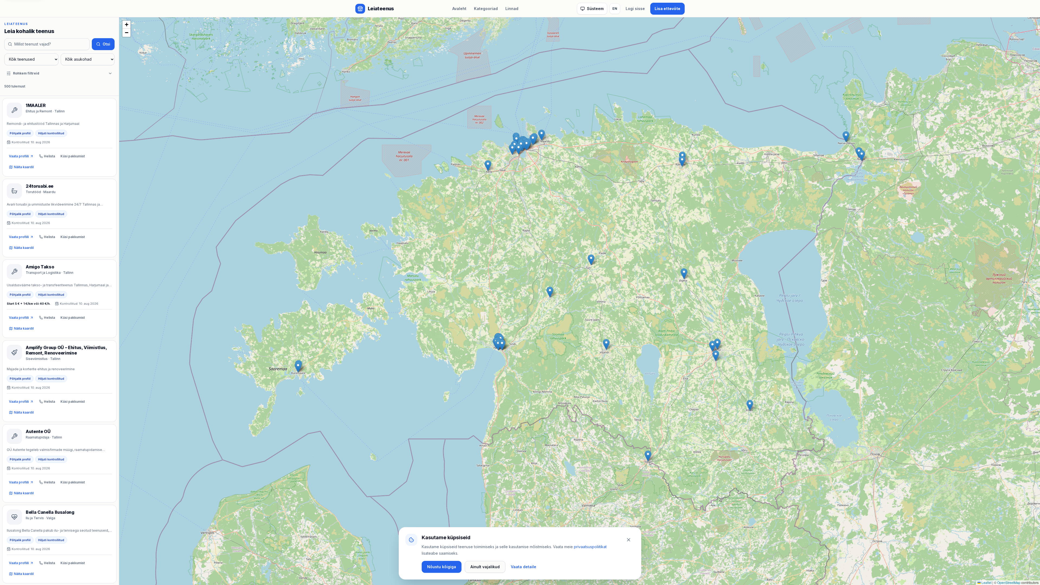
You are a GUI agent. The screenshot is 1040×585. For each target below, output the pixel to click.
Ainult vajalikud (485, 566)
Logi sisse (635, 8)
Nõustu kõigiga (441, 566)
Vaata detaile (523, 566)
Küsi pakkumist (72, 156)
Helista (49, 156)
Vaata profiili (19, 156)
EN (614, 8)
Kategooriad (486, 8)
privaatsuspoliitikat (590, 546)
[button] (648, 455)
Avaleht (459, 8)
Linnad (511, 8)
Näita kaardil (24, 167)
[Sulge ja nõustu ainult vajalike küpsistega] (629, 540)
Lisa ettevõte (667, 8)
